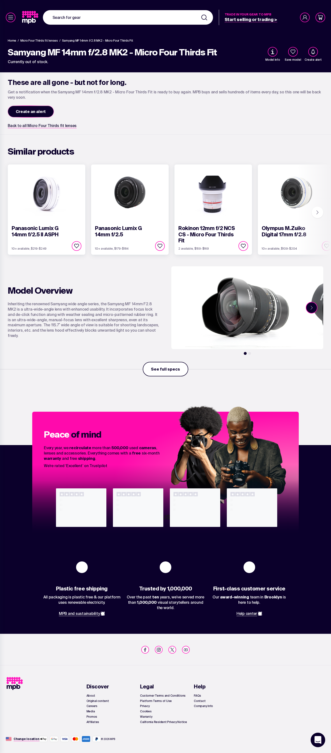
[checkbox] (293, 52)
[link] (30, 17)
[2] (249, 353)
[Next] (317, 212)
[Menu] (11, 17)
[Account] (305, 17)
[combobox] (128, 17)
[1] (245, 353)
